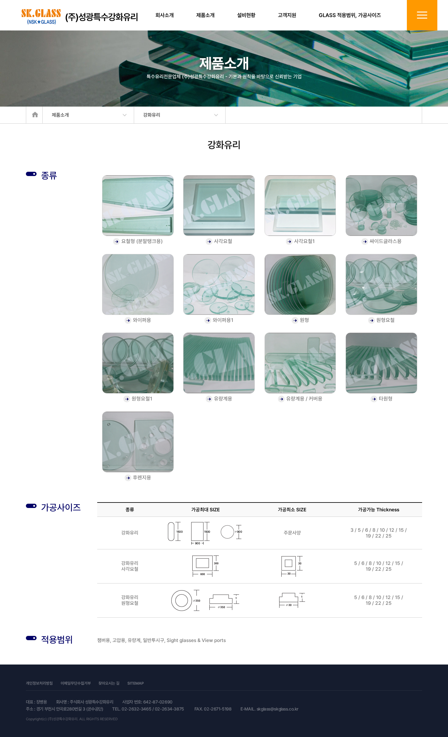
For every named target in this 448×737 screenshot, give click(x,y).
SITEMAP (135, 684)
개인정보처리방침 (39, 684)
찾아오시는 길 (108, 684)
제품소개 (205, 15)
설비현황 (246, 15)
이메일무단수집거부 (76, 684)
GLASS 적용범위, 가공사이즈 (350, 15)
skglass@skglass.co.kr (277, 708)
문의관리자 (160, 684)
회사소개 (164, 15)
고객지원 (287, 15)
